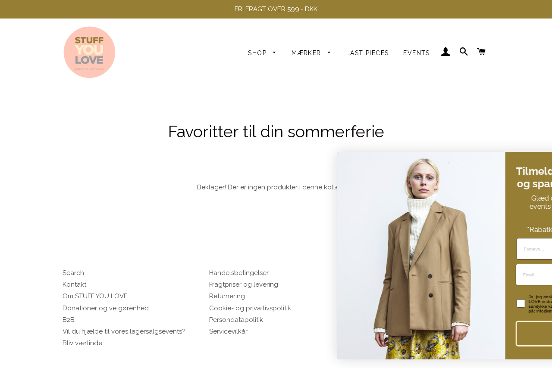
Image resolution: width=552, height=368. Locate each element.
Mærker (307, 52)
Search (73, 273)
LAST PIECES (367, 52)
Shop (258, 52)
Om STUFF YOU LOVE (95, 296)
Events (416, 52)
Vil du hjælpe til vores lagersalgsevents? (124, 331)
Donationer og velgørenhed (106, 308)
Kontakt (74, 284)
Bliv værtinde (82, 343)
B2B (69, 320)
